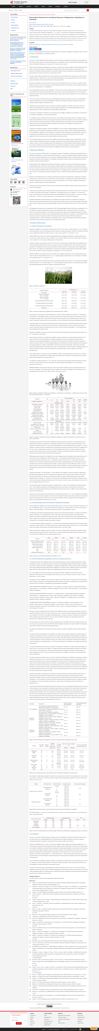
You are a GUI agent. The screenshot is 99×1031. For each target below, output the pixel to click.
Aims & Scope (14, 17)
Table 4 (31, 630)
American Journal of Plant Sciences (36, 14)
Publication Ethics (81, 1017)
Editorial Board (14, 25)
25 (30, 169)
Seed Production (56, 44)
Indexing (13, 30)
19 (35, 121)
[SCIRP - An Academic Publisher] (18, 2)
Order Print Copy (14, 83)
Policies (80, 1013)
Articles (21, 6)
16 (65, 109)
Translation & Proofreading (64, 1019)
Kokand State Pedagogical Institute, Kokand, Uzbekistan (41, 24)
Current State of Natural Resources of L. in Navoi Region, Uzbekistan (18, 39)
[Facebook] (15, 182)
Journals (28, 6)
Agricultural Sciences (15, 98)
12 (38, 95)
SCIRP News (65, 1029)
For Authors (46, 1019)
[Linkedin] (19, 182)
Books (36, 6)
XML (51, 26)
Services (57, 6)
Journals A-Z (33, 1015)
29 (86, 171)
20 (37, 121)
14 (35, 109)
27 (78, 169)
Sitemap (32, 1021)
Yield (62, 44)
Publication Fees (15, 27)
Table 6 (44, 659)
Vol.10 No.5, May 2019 (50, 14)
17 (32, 121)
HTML (48, 26)
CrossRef (35, 897)
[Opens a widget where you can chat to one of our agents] (94, 1028)
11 (36, 95)
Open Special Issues (15, 70)
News (43, 6)
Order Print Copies (62, 1017)
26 (67, 169)
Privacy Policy (80, 1022)
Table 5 (35, 648)
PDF (45, 26)
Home (13, 6)
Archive (13, 22)
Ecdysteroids (43, 44)
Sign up (44, 1029)
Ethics (45, 1015)
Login (86, 2)
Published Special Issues (16, 73)
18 (33, 121)
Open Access (80, 1015)
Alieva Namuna (32, 22)
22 (30, 167)
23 (32, 167)
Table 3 (76, 525)
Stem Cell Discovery (15, 128)
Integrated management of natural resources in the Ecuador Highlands (18, 62)
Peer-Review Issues (48, 1021)
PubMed (39, 957)
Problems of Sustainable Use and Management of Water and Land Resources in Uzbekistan (17, 49)
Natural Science (14, 113)
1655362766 (15, 194)
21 (48, 160)
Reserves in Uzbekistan (68, 44)
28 (84, 171)
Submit (65, 6)
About (50, 6)
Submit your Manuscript (53, 1029)
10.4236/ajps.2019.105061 (37, 26)
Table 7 (59, 699)
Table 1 (61, 239)
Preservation (80, 1019)
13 (33, 109)
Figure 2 (51, 357)
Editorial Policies (47, 1017)
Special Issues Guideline (16, 76)
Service (60, 1013)
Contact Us (13, 86)
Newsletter (12, 81)
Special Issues (47, 1024)
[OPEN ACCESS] (72, 2)
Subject (31, 1017)
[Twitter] (11, 182)
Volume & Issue (61, 1022)
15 (37, 109)
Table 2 (78, 353)
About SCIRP (48, 1013)
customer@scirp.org (17, 189)
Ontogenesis (49, 44)
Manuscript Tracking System (64, 1015)
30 (30, 173)
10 (34, 95)
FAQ (11, 88)
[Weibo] (23, 182)
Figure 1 (67, 229)
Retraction (80, 1021)
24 (78, 167)
